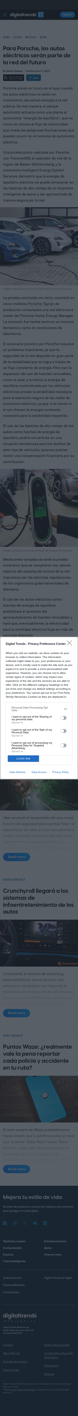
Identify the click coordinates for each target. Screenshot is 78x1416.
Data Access (39, 772)
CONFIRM (23, 758)
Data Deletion (17, 772)
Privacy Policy (60, 772)
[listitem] (39, 709)
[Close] (70, 644)
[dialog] (39, 708)
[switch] (63, 718)
